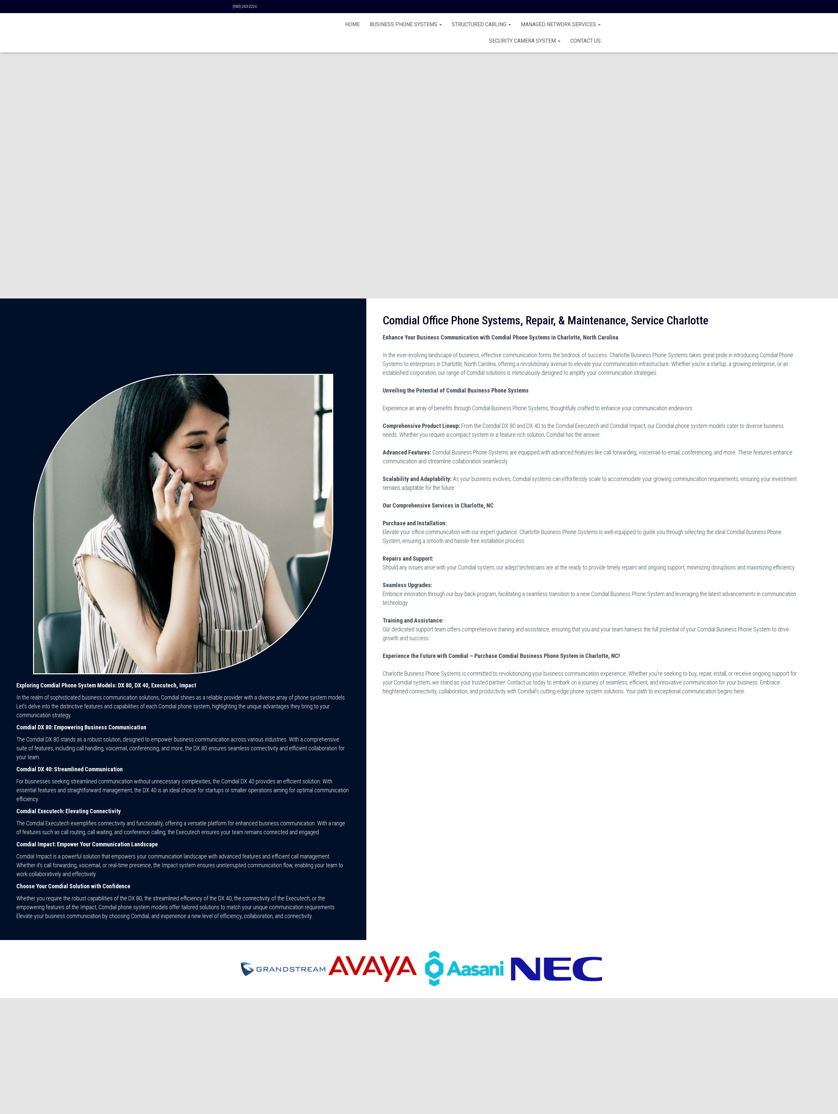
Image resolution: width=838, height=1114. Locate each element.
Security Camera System (523, 41)
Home (352, 24)
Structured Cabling (480, 24)
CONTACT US (585, 41)
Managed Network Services (559, 24)
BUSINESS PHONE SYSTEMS (404, 24)
